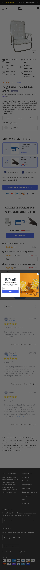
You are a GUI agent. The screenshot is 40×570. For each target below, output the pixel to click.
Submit (10, 291)
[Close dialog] (38, 274)
